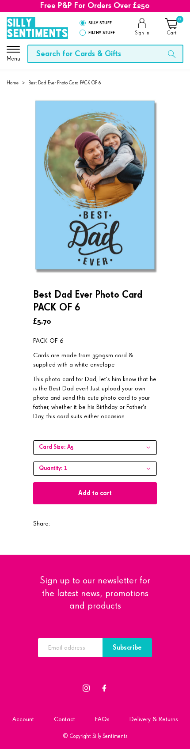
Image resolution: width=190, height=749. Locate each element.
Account (23, 719)
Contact (64, 719)
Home (13, 82)
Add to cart (95, 493)
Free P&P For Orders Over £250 (95, 6)
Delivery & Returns (153, 719)
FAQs (102, 719)
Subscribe (127, 647)
